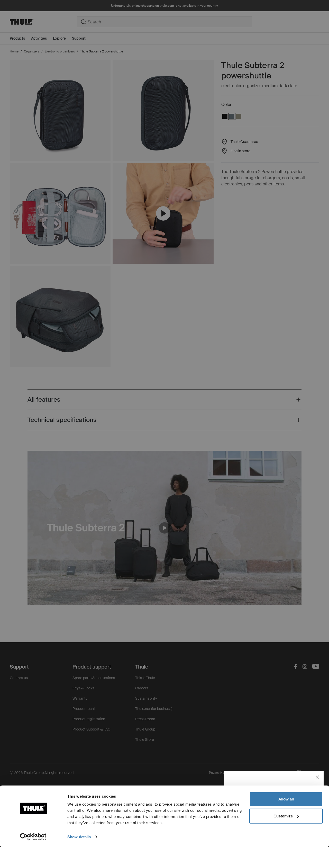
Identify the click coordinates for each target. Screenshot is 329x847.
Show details (79, 837)
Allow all (286, 799)
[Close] (317, 777)
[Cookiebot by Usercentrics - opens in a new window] (33, 837)
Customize (283, 816)
